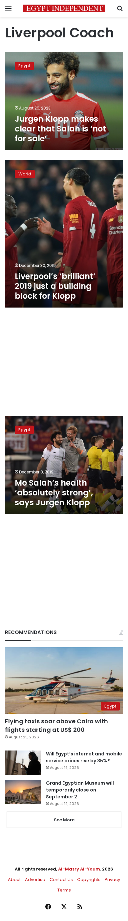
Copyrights (88, 879)
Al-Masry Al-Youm (79, 869)
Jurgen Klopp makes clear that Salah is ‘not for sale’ (60, 128)
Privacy (112, 879)
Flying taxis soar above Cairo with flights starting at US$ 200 (56, 725)
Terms (64, 890)
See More (64, 820)
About (14, 879)
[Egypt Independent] (64, 8)
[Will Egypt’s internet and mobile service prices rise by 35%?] (23, 763)
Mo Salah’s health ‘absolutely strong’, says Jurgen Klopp (54, 492)
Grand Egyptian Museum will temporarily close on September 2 (80, 790)
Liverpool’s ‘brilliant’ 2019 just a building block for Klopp (55, 286)
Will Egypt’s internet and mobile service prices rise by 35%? (84, 757)
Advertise (35, 879)
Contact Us (61, 879)
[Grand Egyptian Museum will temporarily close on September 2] (23, 792)
